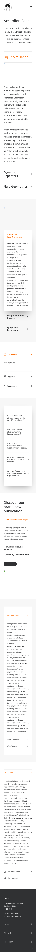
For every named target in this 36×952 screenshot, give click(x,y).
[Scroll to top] (32, 948)
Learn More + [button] (10, 564)
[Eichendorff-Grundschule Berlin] (8, 7)
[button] (31, 7)
